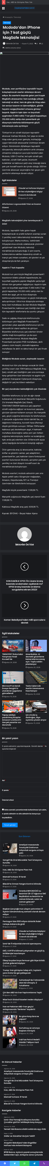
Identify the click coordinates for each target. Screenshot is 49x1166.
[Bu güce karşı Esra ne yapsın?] (10, 1020)
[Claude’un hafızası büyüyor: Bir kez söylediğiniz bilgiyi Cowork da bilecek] (9, 191)
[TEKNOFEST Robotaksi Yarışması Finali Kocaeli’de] (13, 646)
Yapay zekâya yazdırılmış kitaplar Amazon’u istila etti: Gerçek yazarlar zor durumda (11, 720)
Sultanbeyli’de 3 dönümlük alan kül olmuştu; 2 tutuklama (31, 983)
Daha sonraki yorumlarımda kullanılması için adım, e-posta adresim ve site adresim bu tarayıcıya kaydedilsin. (24, 814)
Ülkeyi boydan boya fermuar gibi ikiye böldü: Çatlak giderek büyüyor (24, 962)
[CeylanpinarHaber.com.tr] (24, 8)
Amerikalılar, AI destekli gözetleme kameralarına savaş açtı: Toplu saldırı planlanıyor (35, 659)
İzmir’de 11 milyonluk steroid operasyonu (22, 943)
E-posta (6, 790)
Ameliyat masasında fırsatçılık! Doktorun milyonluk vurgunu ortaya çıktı (31, 848)
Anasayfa (8, 17)
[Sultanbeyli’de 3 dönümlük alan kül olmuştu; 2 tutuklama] (10, 984)
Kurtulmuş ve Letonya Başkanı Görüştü (29, 1029)
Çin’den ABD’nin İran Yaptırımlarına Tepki (22, 992)
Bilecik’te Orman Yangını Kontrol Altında (22, 884)
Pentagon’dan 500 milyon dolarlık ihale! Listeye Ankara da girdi (22, 922)
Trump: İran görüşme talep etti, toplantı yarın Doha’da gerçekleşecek (22, 971)
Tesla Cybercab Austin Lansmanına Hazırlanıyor (35, 688)
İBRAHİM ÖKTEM (12, 44)
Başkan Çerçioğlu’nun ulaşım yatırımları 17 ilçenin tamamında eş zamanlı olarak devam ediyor (24, 912)
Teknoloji (17, 17)
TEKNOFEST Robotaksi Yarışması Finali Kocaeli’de (12, 656)
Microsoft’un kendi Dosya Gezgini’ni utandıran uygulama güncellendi (12, 690)
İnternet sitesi (8, 800)
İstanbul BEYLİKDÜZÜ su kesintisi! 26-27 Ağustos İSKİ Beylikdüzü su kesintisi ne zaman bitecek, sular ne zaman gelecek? (32, 896)
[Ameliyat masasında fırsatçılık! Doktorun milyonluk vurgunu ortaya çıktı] (10, 848)
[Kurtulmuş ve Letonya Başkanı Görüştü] (10, 1031)
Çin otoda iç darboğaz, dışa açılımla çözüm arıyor (36, 717)
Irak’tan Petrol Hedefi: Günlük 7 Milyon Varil (29, 1041)
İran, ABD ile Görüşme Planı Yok (19, 2)
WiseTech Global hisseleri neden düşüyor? (23, 999)
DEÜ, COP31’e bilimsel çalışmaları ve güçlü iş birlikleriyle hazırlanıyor (23, 952)
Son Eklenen (24, 836)
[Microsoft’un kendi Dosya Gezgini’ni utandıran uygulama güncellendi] (13, 677)
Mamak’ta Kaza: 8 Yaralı (14, 877)
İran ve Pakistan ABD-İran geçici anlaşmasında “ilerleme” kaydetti (19, 1008)
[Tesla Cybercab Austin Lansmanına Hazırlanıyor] (36, 677)
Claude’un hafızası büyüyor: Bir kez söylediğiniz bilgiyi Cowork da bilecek (31, 191)
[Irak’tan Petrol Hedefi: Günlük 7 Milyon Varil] (10, 1043)
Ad (4, 780)
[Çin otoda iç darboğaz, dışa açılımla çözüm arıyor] (36, 706)
